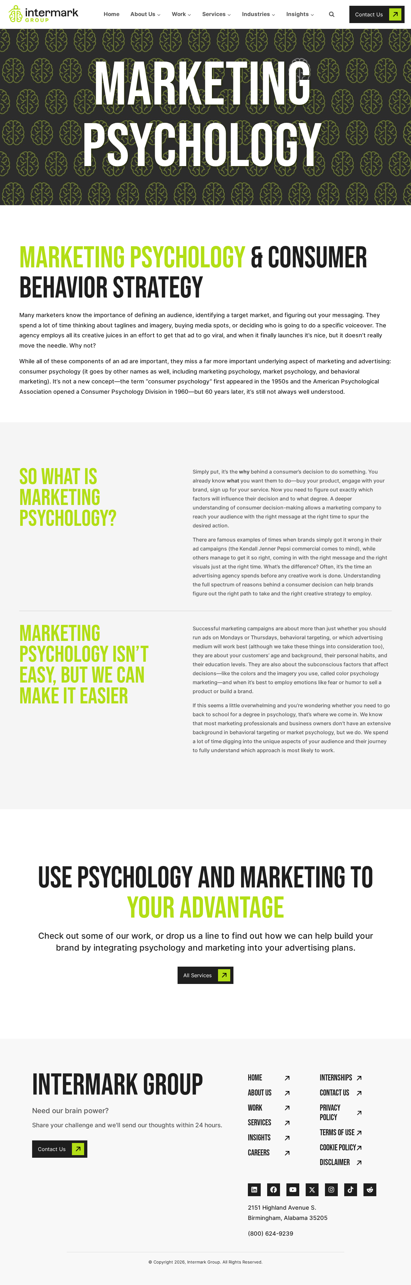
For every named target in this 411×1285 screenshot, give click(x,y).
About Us (260, 1093)
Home (111, 14)
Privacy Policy (330, 1113)
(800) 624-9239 (270, 1233)
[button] (377, 14)
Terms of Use (337, 1133)
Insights (259, 1138)
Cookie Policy (338, 1148)
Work (255, 1108)
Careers (259, 1153)
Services (259, 1123)
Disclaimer (335, 1163)
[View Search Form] (331, 14)
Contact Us (334, 1093)
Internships (336, 1078)
